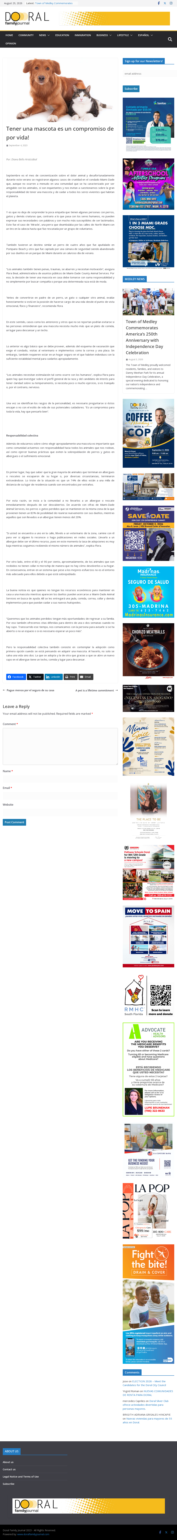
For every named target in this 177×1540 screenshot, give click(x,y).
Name (8, 771)
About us (8, 1462)
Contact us (9, 1469)
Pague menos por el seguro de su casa (30, 690)
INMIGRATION (83, 35)
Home (9, 35)
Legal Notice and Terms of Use (21, 1476)
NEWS (42, 35)
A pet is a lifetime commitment (95, 690)
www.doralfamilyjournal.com (33, 1534)
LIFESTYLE (123, 35)
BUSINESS (102, 35)
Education (62, 35)
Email (7, 788)
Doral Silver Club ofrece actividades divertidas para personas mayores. (146, 1404)
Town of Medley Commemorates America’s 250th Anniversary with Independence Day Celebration (144, 337)
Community (26, 35)
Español (143, 35)
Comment (10, 724)
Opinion (11, 43)
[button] (48, 35)
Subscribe (8, 1483)
